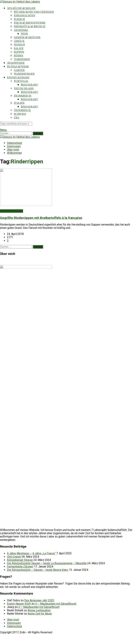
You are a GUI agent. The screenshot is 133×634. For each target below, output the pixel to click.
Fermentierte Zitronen (20, 566)
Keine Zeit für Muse (40, 613)
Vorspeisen (22, 59)
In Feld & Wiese (18, 66)
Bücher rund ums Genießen (34, 11)
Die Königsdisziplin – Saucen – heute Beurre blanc (37, 570)
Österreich (22, 110)
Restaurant (29, 84)
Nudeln (19, 44)
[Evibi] (20, 1)
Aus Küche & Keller (21, 8)
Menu (3, 130)
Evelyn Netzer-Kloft (19, 603)
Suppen (19, 51)
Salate (19, 48)
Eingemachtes (24, 15)
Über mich (13, 149)
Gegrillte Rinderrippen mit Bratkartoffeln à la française (41, 218)
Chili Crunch (14, 556)
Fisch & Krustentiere (29, 22)
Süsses (18, 55)
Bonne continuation (39, 610)
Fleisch (19, 19)
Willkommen (14, 153)
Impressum (14, 146)
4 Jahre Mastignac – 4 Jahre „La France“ (31, 553)
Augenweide (16, 62)
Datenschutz (14, 143)
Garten (19, 70)
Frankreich (22, 95)
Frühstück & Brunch (29, 26)
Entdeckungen (18, 77)
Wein (24, 33)
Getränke (21, 30)
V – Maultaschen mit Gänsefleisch (55, 603)
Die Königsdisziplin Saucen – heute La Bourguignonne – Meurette (47, 563)
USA (16, 117)
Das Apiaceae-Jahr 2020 (39, 600)
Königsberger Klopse (20, 560)
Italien (19, 103)
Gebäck (19, 41)
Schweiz (20, 113)
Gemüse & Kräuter (27, 37)
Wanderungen (24, 73)
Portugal (21, 81)
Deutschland (24, 88)
